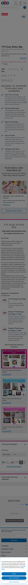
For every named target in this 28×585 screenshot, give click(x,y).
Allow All (14, 573)
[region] (14, 571)
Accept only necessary (14, 578)
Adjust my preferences (14, 582)
